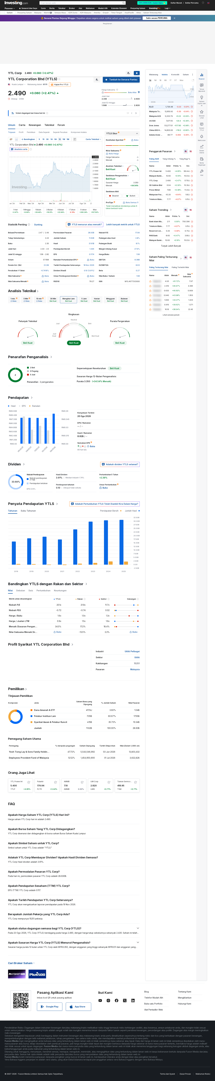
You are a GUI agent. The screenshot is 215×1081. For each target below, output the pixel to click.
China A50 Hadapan (157, 130)
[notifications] (203, 2)
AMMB (66, 781)
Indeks (165, 74)
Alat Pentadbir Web (153, 1009)
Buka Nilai (132, 92)
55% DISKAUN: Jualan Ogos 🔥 (152, 3)
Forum (61, 125)
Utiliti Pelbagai (132, 651)
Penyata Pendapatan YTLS (31, 504)
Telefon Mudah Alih (153, 997)
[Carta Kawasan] (16, 139)
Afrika (138, 13)
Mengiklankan (184, 997)
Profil (21, 132)
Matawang (153, 74)
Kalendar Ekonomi (119, 8)
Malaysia (37, 13)
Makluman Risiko (203, 1074)
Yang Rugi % (184, 159)
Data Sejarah (44, 132)
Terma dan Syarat (167, 1074)
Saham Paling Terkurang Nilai (163, 258)
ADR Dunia (72, 13)
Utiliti (137, 657)
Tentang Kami (184, 991)
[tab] (14, 299)
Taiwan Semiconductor (127, 781)
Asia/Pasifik (129, 13)
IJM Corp (94, 781)
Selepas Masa (60, 13)
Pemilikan (31, 132)
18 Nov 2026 (89, 265)
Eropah (106, 13)
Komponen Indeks (79, 132)
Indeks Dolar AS (156, 135)
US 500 (152, 121)
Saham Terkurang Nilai (152, 13)
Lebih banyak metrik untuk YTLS (123, 224)
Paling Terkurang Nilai (158, 267)
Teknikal (49, 125)
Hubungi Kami (184, 1003)
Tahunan (12, 510)
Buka (58, 632)
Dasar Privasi (185, 1074)
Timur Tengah (116, 13)
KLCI (151, 107)
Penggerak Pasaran (160, 151)
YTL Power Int (17, 781)
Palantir (40, 781)
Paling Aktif (154, 159)
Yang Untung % (169, 159)
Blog (146, 991)
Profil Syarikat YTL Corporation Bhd (38, 644)
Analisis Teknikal (22, 291)
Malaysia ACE (155, 116)
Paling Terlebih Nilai (180, 267)
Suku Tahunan (28, 510)
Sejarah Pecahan (60, 132)
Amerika (97, 13)
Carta (22, 125)
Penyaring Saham (137, 8)
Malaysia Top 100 (156, 111)
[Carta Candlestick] (11, 139)
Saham (10, 13)
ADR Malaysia (85, 13)
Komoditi (175, 74)
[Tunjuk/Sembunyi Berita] (74, 139)
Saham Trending (158, 209)
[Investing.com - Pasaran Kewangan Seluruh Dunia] (16, 3)
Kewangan (35, 125)
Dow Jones (154, 125)
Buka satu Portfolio (153, 1003)
